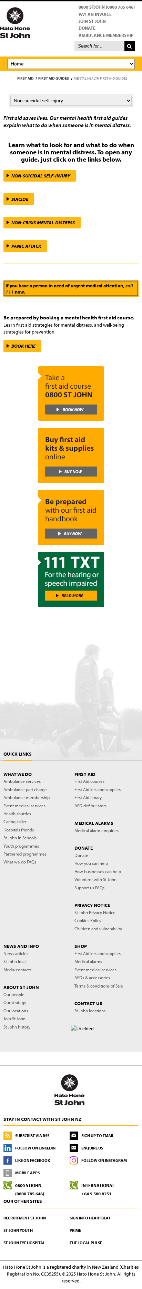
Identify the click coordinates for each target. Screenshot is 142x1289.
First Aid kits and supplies (97, 789)
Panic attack (26, 246)
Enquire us (92, 1147)
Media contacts (17, 969)
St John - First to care (69, 1089)
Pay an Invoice (95, 14)
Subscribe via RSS (32, 1135)
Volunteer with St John (95, 879)
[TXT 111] (71, 579)
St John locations (89, 1010)
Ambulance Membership (106, 35)
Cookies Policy (87, 920)
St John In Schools (20, 837)
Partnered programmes (25, 854)
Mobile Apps (27, 1172)
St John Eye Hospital (24, 1242)
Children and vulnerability (98, 928)
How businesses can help (97, 871)
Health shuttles (17, 813)
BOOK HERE (23, 346)
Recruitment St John (24, 1217)
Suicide (19, 199)
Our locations (15, 1010)
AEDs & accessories (92, 977)
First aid (25, 78)
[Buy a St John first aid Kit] (71, 455)
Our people (13, 994)
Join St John (92, 21)
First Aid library (88, 797)
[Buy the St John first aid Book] (71, 517)
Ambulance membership (26, 797)
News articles (15, 953)
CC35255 (50, 1274)
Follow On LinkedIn (35, 1147)
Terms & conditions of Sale (98, 986)
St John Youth (18, 1230)
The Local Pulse (86, 1242)
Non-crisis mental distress (43, 222)
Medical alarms (88, 961)
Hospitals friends (18, 829)
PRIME (75, 1230)
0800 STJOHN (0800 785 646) (107, 7)
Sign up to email (97, 1135)
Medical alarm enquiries (96, 830)
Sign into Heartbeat (90, 1217)
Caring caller (15, 821)
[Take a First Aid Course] (71, 393)
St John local (15, 961)
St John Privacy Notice (94, 912)
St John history (16, 1027)
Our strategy (14, 1002)
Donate (87, 28)
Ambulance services (22, 781)
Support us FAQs (89, 887)
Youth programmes (21, 846)
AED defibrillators (90, 805)
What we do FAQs (19, 862)
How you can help (91, 863)
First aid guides (53, 78)
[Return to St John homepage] (71, 22)
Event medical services (24, 805)
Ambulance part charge (25, 789)
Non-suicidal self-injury (40, 176)
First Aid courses (89, 781)
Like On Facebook (32, 1160)
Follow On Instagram (104, 1160)
